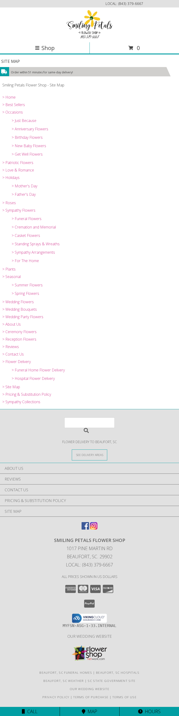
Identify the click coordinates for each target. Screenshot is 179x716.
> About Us (11, 324)
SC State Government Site (111, 681)
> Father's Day (24, 194)
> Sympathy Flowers (18, 210)
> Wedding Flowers (18, 301)
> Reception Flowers (19, 339)
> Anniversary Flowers (30, 129)
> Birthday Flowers (27, 137)
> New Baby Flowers (29, 145)
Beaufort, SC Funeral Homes (65, 672)
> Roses (9, 202)
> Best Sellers (13, 104)
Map (91, 711)
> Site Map (11, 386)
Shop (48, 48)
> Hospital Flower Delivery (33, 378)
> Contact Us (13, 354)
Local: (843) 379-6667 (89, 565)
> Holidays (11, 177)
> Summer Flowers (27, 285)
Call (31, 711)
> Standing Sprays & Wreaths (36, 243)
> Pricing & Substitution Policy (26, 394)
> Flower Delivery (16, 361)
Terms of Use (124, 697)
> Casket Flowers (26, 235)
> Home (9, 97)
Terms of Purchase (90, 697)
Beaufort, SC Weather (63, 681)
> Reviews (10, 346)
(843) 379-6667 (130, 3)
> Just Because (24, 120)
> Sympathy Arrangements (33, 252)
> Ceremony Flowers (19, 331)
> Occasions (12, 112)
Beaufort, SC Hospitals (118, 672)
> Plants (9, 269)
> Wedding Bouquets (19, 309)
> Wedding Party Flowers (22, 316)
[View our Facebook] (85, 528)
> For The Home (25, 260)
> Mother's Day (24, 186)
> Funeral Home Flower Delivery (38, 370)
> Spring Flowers (25, 293)
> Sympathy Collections (21, 401)
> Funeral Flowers (26, 218)
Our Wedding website (89, 636)
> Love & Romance (18, 170)
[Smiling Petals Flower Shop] (89, 24)
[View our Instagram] (93, 528)
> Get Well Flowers (27, 154)
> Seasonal (11, 276)
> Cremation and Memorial (34, 227)
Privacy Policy (55, 697)
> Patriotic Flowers (17, 162)
